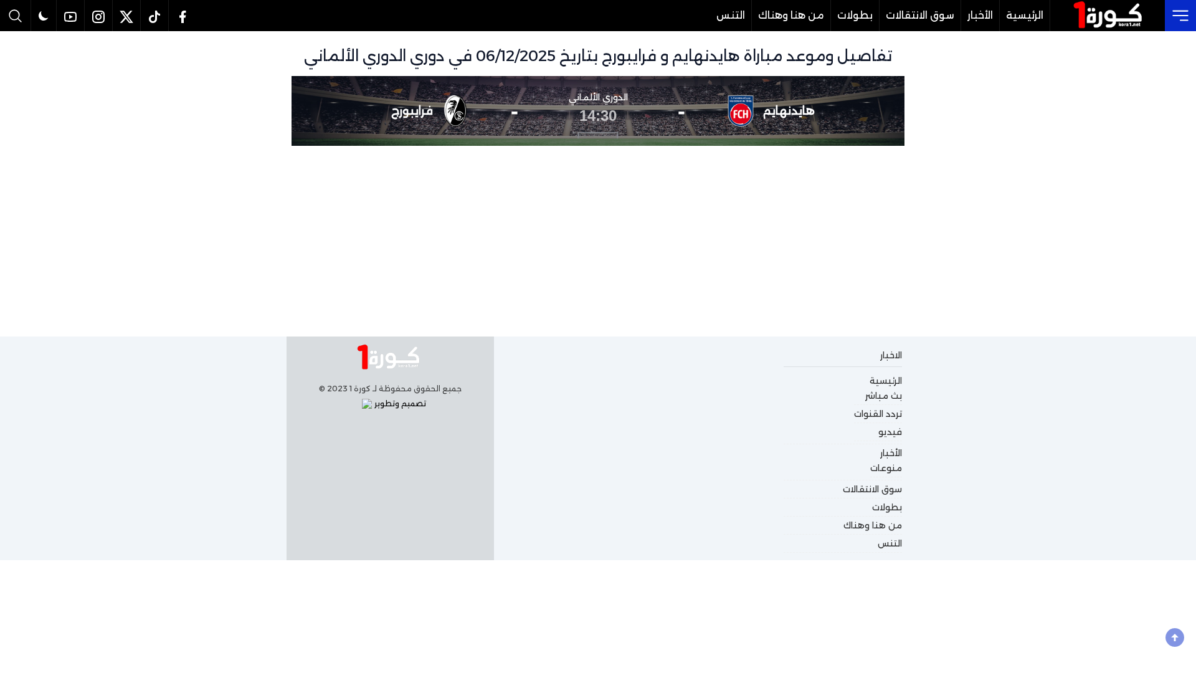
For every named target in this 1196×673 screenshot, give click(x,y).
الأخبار (980, 15)
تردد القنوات (878, 413)
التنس (730, 15)
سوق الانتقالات (920, 15)
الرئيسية (1024, 15)
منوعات (886, 468)
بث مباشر (883, 395)
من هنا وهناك (791, 15)
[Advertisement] (598, 239)
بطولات (855, 15)
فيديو (890, 431)
